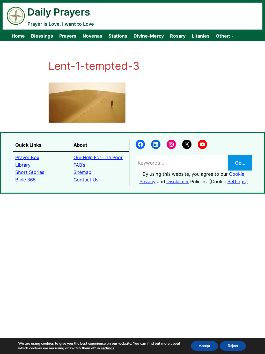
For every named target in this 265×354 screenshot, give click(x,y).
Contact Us (85, 179)
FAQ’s (79, 165)
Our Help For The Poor (98, 157)
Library (23, 165)
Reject (233, 345)
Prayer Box (27, 157)
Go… (240, 163)
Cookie (236, 174)
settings (107, 348)
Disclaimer (177, 181)
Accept (204, 345)
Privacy (147, 181)
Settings (236, 181)
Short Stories (29, 172)
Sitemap (82, 172)
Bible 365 (25, 179)
